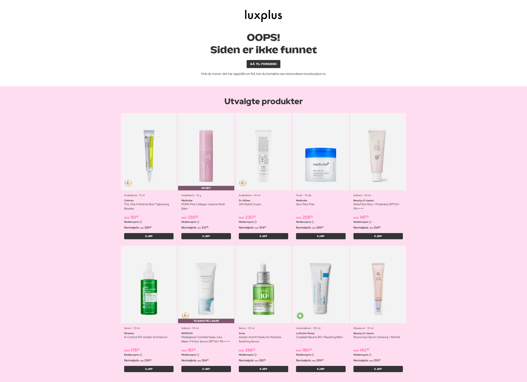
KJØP (149, 236)
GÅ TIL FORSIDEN (263, 64)
